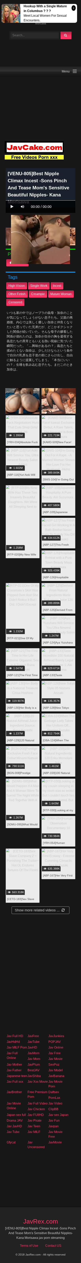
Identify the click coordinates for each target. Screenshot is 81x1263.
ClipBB (53, 1109)
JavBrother (14, 1092)
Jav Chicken (36, 1109)
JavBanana (56, 1076)
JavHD (32, 1047)
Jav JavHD (14, 1126)
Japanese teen (17, 1076)
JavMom (33, 1053)
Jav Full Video (38, 1103)
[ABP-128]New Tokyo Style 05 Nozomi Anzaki (57, 709)
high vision (16, 285)
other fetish (17, 294)
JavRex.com (40, 1221)
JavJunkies (56, 1036)
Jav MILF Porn (17, 1047)
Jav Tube (13, 1132)
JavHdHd (13, 1041)
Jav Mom (34, 1058)
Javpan (53, 1126)
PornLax (54, 1097)
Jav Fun (54, 1120)
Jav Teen (34, 1126)
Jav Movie (55, 1058)
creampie (38, 294)
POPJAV (54, 1041)
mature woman (61, 294)
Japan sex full (16, 1114)
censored (15, 302)
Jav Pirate (34, 1120)
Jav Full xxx (15, 1081)
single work (38, 285)
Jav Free (54, 1053)
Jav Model (55, 1070)
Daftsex (53, 1092)
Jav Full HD (15, 1036)
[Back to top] (68, 1251)
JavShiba (34, 1076)
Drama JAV (15, 1120)
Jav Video (55, 1103)
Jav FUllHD (36, 1114)
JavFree (33, 1036)
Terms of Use (29, 1245)
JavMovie (55, 1142)
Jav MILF (34, 1132)
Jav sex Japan (58, 1114)
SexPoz (53, 1064)
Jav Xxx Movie (38, 1081)
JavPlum (34, 1064)
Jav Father (14, 1070)
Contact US (53, 1245)
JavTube (34, 1041)
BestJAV (34, 1070)
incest (57, 285)
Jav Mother (14, 1064)
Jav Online (55, 1047)
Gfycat (11, 1142)
